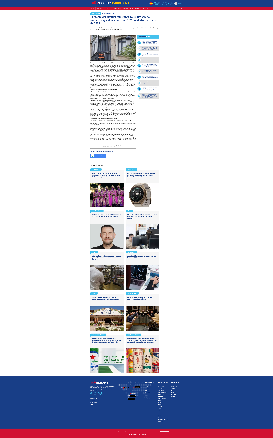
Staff (131, 8)
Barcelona (174, 386)
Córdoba (160, 388)
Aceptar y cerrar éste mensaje (136, 434)
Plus (129, 211)
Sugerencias (93, 398)
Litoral (160, 402)
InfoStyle (160, 396)
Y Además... (96, 169)
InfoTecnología (162, 398)
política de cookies (164, 431)
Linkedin (147, 390)
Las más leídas (117, 8)
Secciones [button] (99, 8)
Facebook (147, 386)
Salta (159, 411)
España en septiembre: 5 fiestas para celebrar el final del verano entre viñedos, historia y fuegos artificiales (149, 42)
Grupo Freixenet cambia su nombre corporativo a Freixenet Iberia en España (150, 77)
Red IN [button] (145, 8)
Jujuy (159, 400)
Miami (172, 392)
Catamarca (161, 386)
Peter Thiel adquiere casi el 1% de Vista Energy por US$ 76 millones (150, 82)
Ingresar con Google (100, 156)
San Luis (160, 415)
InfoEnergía (161, 390)
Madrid (172, 390)
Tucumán (160, 421)
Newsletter (138, 8)
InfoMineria (161, 394)
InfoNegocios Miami (98, 334)
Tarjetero (125, 8)
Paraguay (173, 394)
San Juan (160, 413)
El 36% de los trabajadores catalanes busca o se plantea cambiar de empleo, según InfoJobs (150, 60)
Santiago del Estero (163, 419)
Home (92, 8)
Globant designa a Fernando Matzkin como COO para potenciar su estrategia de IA (150, 54)
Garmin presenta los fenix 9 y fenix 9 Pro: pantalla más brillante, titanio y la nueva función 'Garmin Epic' (149, 48)
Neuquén (160, 406)
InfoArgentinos (97, 211)
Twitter (147, 388)
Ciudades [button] (107, 8)
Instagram (147, 392)
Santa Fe (160, 417)
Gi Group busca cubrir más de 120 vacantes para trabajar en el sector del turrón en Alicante (149, 65)
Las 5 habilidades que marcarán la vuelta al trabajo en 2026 (149, 71)
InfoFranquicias (162, 392)
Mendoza (160, 404)
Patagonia (160, 408)
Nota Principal (96, 13)
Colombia (173, 388)
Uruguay (173, 396)
